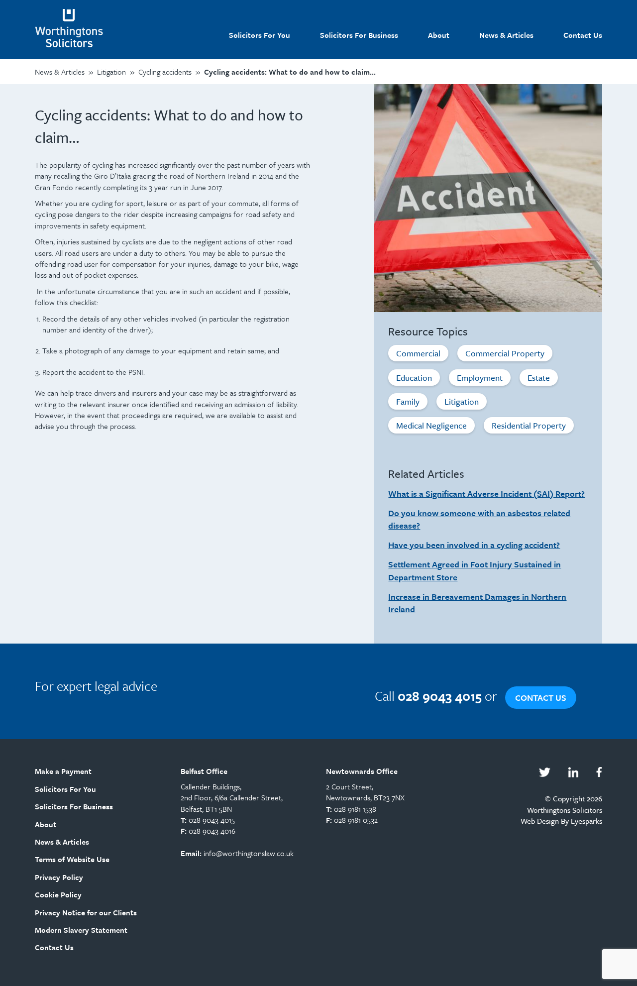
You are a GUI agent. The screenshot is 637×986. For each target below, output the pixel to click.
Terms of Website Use (72, 859)
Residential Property (529, 425)
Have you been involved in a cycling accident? (474, 545)
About (438, 34)
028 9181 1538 (355, 808)
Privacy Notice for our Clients (86, 912)
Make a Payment (63, 771)
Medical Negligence (431, 425)
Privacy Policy (59, 877)
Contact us (540, 697)
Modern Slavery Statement (81, 929)
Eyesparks (586, 820)
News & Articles (506, 34)
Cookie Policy (58, 894)
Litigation (461, 401)
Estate (539, 377)
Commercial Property (504, 353)
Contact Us (582, 34)
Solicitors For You (259, 34)
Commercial (418, 353)
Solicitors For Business (359, 34)
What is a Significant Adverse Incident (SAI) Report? (486, 493)
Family (408, 401)
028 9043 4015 (212, 819)
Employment (480, 377)
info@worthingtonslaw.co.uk (249, 853)
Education (414, 377)
